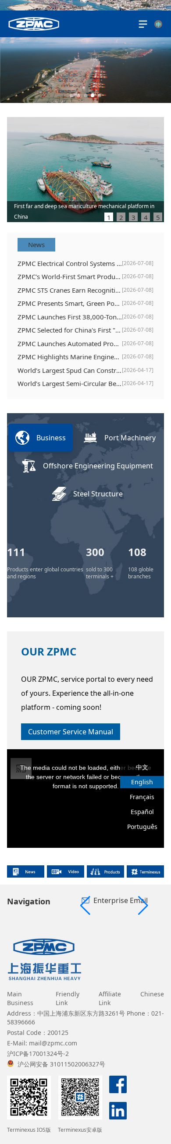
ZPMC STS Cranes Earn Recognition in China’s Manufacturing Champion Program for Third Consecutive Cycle (70, 290)
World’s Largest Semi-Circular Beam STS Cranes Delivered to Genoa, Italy (70, 383)
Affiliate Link (110, 998)
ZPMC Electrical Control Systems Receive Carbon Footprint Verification (70, 263)
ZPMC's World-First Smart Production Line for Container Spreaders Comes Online (70, 276)
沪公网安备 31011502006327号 (61, 1064)
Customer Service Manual (70, 732)
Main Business (20, 998)
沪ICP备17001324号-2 (38, 1053)
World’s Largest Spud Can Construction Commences (70, 370)
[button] (71, 95)
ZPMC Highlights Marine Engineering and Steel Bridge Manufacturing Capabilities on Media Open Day (70, 356)
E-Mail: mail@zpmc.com (42, 1043)
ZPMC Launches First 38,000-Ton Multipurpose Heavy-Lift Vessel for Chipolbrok (70, 316)
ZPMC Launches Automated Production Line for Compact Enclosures (70, 343)
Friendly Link (67, 998)
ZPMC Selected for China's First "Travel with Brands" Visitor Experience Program (70, 330)
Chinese (152, 994)
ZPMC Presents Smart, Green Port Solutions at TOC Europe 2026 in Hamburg (70, 303)
